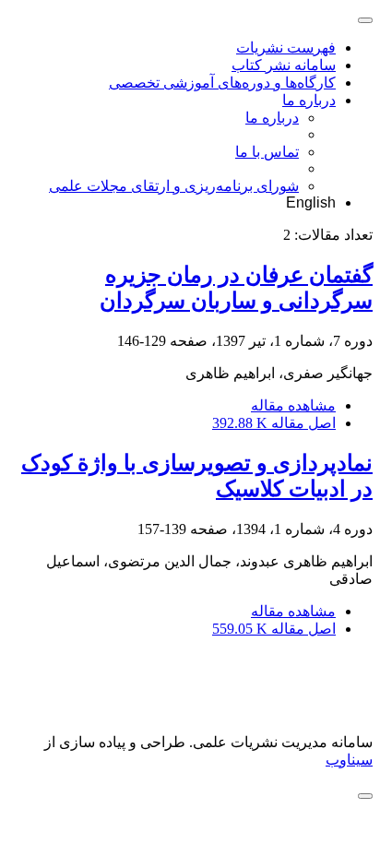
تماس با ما (267, 152)
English (311, 202)
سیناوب (349, 759)
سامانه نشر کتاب (284, 65)
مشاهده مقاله (293, 405)
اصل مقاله (274, 423)
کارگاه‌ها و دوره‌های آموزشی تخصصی (222, 82)
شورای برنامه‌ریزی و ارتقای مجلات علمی (174, 186)
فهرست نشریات (286, 47)
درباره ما (309, 100)
